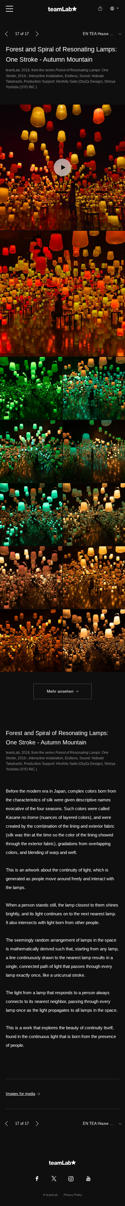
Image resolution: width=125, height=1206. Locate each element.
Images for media (20, 1093)
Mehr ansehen (60, 691)
